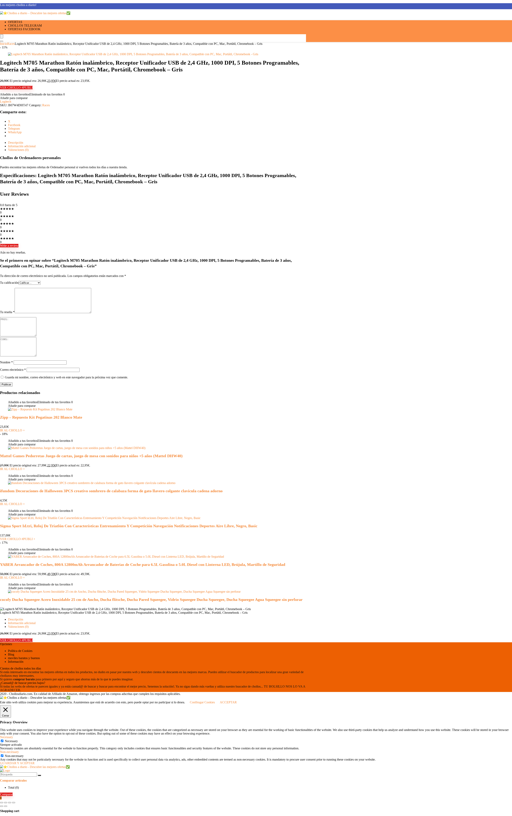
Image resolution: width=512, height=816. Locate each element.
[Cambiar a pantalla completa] (5, 802)
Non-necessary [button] (9, 752)
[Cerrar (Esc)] (13, 802)
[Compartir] (9, 802)
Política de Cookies (20, 651)
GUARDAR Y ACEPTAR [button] (17, 763)
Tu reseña (7, 312)
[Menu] (1, 36)
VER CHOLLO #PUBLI (16, 87)
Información (15, 661)
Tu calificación (9, 282)
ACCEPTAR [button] (228, 702)
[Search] (1, 41)
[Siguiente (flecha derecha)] (5, 806)
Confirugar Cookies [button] (202, 702)
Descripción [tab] (15, 142)
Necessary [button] (6, 737)
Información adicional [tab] (22, 146)
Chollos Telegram (25, 25)
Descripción (15, 619)
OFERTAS (15, 22)
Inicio (3, 43)
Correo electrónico (13, 369)
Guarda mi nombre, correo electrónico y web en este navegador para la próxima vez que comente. (66, 377)
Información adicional (22, 623)
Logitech (5, 101)
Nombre (6, 362)
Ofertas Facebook (24, 29)
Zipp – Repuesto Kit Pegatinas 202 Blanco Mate (41, 417)
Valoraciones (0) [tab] (18, 149)
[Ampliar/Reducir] (1, 802)
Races (11, 43)
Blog (11, 654)
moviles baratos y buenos (24, 658)
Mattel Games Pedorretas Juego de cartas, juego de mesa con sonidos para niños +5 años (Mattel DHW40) (91, 456)
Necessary (11, 741)
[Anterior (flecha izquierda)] (1, 806)
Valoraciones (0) (18, 626)
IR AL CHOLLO (12, 430)
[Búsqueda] (39, 775)
